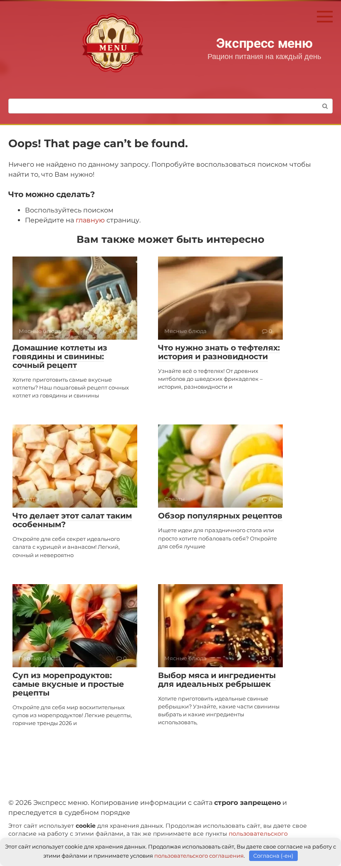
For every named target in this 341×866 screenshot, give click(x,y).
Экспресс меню (264, 43)
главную (90, 220)
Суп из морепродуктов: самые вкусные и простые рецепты (68, 684)
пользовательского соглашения (199, 855)
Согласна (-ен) (273, 855)
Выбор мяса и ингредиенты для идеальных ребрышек (217, 680)
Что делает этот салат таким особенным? (72, 520)
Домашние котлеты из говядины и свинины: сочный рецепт (59, 356)
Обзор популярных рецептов (220, 516)
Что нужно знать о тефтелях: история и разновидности (219, 352)
